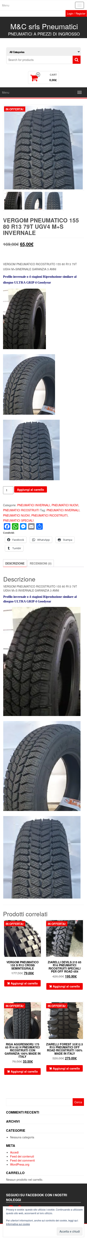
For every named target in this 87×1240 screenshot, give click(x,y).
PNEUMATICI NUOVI (65, 505)
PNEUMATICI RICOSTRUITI (21, 510)
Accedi (14, 1152)
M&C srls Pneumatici (44, 26)
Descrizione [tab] (14, 563)
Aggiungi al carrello (30, 489)
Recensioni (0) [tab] (41, 563)
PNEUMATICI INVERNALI (33, 505)
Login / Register (76, 13)
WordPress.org (19, 1164)
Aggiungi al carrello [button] (24, 983)
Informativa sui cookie (18, 1224)
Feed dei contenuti (22, 1156)
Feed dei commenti (22, 1160)
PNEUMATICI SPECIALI (18, 520)
